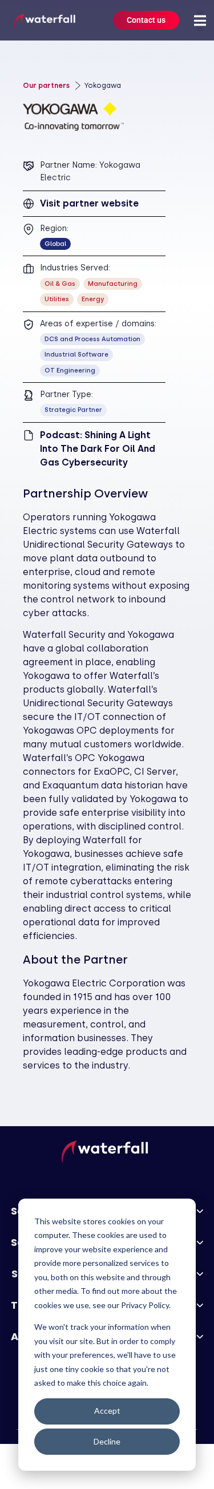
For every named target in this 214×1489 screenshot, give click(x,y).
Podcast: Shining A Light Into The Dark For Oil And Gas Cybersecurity (97, 449)
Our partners (46, 86)
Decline (107, 1441)
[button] (200, 20)
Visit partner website (89, 203)
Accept (107, 1410)
